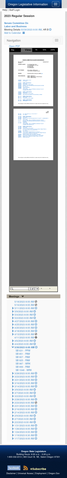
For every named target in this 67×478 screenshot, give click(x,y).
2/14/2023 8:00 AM (24, 412)
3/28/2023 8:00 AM (24, 373)
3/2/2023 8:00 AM (23, 396)
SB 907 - (23, 357)
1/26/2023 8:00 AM (24, 428)
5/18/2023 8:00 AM (24, 301)
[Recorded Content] (50, 29)
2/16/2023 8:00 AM (24, 409)
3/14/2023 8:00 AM (24, 386)
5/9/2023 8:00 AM (23, 311)
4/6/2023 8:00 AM (23, 340)
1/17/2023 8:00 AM (24, 438)
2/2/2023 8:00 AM (23, 422)
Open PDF (14, 46)
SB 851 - (23, 353)
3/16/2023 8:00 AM (24, 383)
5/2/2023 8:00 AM (23, 317)
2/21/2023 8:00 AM (24, 405)
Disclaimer (11, 473)
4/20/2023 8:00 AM (24, 327)
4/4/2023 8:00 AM (23, 344)
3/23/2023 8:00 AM (24, 376)
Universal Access (25, 473)
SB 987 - (23, 363)
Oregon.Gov (54, 473)
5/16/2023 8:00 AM (24, 304)
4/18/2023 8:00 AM (24, 331)
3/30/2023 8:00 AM (24, 347)
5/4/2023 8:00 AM (23, 314)
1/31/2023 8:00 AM (24, 425)
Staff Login (14, 9)
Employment (40, 473)
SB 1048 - (24, 370)
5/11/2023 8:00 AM (24, 308)
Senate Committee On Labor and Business (16, 24)
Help (4, 9)
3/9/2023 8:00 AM (23, 389)
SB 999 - (23, 366)
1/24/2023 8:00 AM (24, 432)
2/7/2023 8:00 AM (23, 418)
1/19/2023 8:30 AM (24, 435)
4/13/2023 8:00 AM (24, 334)
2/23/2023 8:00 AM (24, 402)
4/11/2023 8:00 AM (24, 337)
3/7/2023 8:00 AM (23, 392)
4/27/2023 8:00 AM (24, 321)
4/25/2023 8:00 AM (24, 324)
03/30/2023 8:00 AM (31, 29)
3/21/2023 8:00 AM (24, 379)
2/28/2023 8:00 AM (24, 399)
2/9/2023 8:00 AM (23, 415)
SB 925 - (23, 360)
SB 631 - (23, 350)
